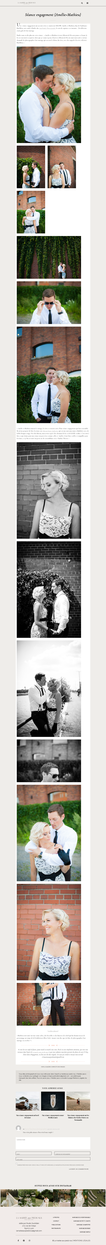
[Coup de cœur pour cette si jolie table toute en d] (61, 1198)
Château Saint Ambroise (50, 431)
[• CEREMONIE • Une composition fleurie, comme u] (27, 1198)
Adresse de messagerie (63, 1154)
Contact (56, 1221)
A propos (56, 1217)
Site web (19, 1159)
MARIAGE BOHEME (84, 1228)
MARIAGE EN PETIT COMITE (82, 1221)
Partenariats (56, 1228)
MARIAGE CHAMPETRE (83, 1225)
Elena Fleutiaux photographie (36, 1129)
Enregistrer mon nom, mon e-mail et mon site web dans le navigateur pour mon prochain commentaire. (50, 1164)
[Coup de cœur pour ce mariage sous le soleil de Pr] (79, 1198)
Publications (56, 1225)
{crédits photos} (53, 1031)
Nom (18, 1154)
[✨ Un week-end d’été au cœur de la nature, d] (44, 1198)
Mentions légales (81, 1241)
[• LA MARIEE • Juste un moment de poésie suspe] (9, 1198)
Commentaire (21, 1140)
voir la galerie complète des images (53, 1067)
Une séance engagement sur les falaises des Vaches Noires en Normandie (78, 1117)
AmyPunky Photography (47, 28)
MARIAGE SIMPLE (85, 1232)
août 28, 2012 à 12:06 (53, 1129)
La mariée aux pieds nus (40, 1052)
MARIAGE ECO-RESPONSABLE (81, 1217)
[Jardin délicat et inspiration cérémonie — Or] (96, 1198)
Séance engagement (27, 1113)
